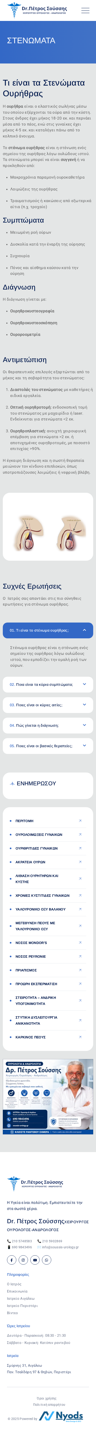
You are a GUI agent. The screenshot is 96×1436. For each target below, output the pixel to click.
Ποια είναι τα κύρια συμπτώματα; (41, 684)
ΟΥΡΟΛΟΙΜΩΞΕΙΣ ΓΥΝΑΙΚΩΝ (39, 834)
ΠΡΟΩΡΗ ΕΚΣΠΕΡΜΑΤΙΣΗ (36, 984)
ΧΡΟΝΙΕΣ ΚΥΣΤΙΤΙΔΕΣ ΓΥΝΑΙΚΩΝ (42, 895)
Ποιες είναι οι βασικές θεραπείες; (41, 746)
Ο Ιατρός (14, 1284)
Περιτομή (24, 821)
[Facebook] (11, 1260)
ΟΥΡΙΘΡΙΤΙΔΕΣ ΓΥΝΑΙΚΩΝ (37, 848)
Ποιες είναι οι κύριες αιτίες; (36, 705)
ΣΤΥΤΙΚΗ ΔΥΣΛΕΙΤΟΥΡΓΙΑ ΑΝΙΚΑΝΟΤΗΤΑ (36, 1020)
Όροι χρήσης (47, 1398)
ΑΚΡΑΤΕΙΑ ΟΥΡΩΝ (30, 862)
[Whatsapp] (46, 1260)
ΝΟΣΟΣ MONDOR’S (31, 943)
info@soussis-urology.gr (60, 1247)
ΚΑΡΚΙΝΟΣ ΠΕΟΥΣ (31, 1037)
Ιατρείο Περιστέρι (22, 1306)
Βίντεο (12, 1313)
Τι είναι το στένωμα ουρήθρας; (39, 630)
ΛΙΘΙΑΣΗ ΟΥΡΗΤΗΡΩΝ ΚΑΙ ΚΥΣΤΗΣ (37, 879)
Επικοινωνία (17, 1291)
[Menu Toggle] (84, 11)
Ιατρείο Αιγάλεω (21, 1298)
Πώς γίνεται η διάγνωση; (34, 725)
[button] (48, 630)
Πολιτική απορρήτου (49, 1404)
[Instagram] (23, 1260)
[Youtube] (35, 1260)
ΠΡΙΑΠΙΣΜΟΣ (26, 970)
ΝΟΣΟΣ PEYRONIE (31, 956)
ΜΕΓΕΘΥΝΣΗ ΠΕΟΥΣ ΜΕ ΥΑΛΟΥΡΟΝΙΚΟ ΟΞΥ (35, 926)
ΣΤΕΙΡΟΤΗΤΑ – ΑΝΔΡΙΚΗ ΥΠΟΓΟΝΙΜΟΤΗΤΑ (36, 1001)
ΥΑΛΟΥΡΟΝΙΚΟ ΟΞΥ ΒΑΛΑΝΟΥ (40, 909)
